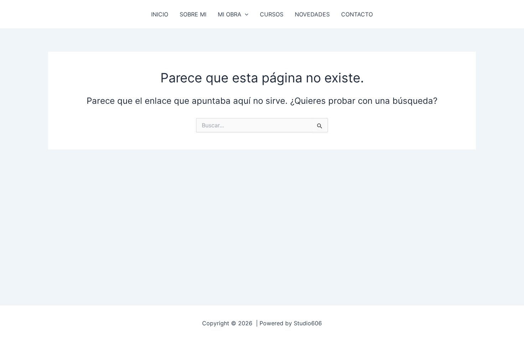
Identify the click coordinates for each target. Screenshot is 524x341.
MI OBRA (229, 14)
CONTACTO (357, 14)
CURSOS (271, 14)
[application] (244, 14)
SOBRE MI (193, 14)
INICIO (159, 14)
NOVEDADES (312, 14)
